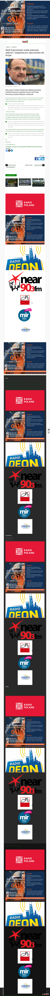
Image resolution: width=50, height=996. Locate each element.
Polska (7, 180)
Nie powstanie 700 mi (24, 184)
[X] (9, 150)
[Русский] (48, 994)
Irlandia (14, 179)
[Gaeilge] (45, 994)
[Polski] (46, 994)
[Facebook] (7, 150)
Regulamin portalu (9, 539)
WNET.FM (8, 46)
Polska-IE (15, 86)
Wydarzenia (14, 46)
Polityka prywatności (9, 537)
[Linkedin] (12, 150)
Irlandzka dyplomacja (10, 185)
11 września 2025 (9, 86)
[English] (43, 994)
